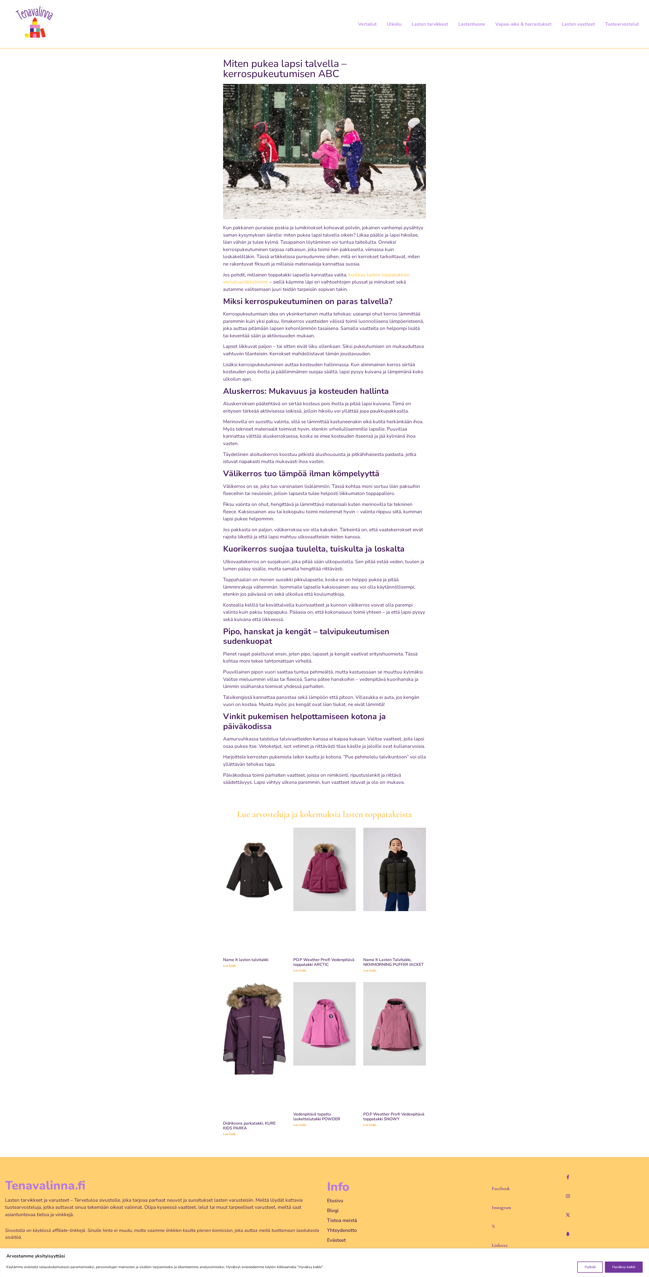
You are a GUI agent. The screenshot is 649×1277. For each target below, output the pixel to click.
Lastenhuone (471, 24)
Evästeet (336, 1240)
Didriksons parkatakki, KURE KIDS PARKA (249, 1126)
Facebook (501, 1188)
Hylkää (590, 1267)
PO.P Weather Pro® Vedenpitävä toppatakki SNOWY (393, 1116)
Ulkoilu (394, 24)
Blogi (333, 1210)
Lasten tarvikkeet (430, 24)
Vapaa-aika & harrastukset (523, 24)
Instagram (501, 1207)
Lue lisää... (230, 966)
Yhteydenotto (342, 1230)
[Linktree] (568, 1234)
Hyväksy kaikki (623, 1267)
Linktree (500, 1245)
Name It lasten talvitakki (245, 960)
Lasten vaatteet (578, 24)
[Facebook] (568, 1177)
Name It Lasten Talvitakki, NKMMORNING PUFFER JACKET (393, 962)
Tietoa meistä (342, 1220)
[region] (324, 1262)
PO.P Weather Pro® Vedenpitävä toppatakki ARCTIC (323, 962)
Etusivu (335, 1200)
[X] (568, 1215)
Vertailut (367, 24)
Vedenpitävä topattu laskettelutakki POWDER (316, 1116)
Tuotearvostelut (622, 24)
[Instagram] (568, 1196)
